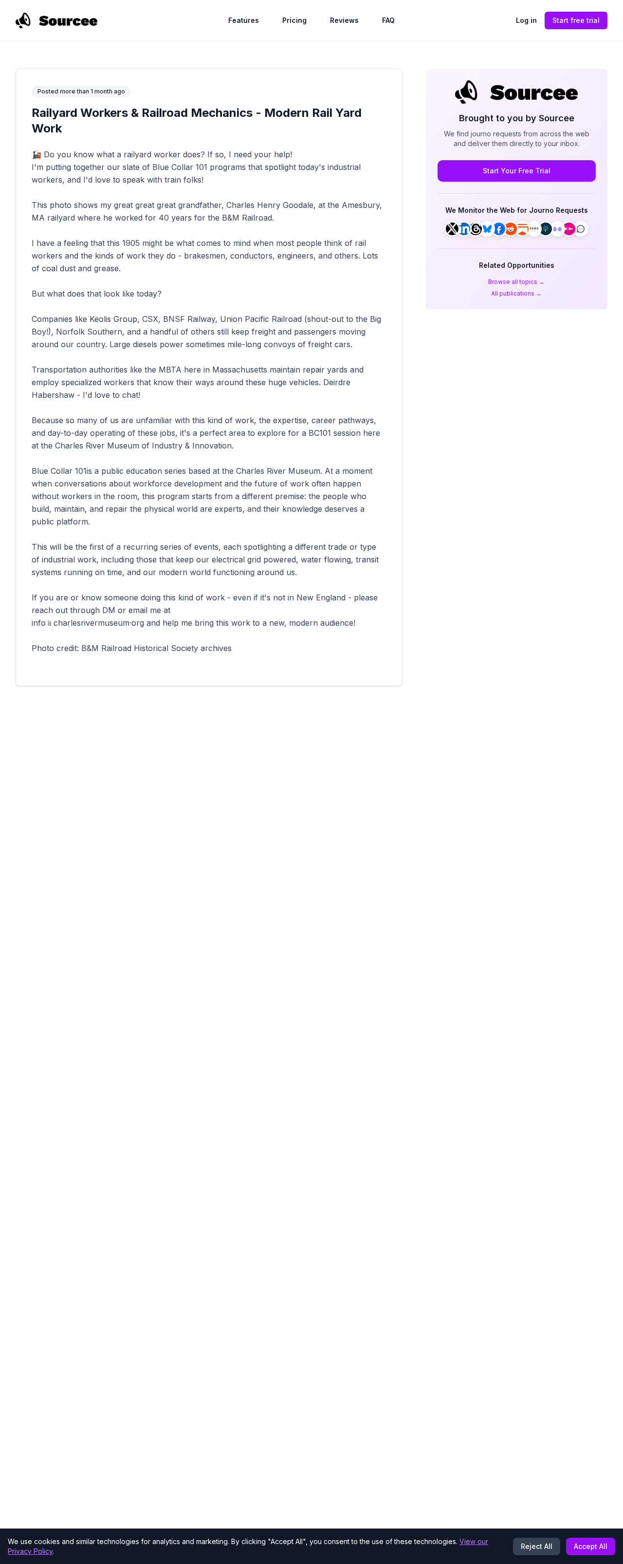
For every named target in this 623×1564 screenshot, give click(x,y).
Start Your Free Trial (516, 171)
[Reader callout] (580, 228)
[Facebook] (499, 228)
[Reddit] (510, 228)
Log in (526, 20)
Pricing (294, 20)
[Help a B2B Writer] (545, 228)
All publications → (516, 293)
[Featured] (557, 228)
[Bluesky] (487, 228)
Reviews (344, 20)
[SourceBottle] (569, 228)
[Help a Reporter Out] (534, 228)
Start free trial (576, 20)
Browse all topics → (516, 281)
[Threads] (475, 228)
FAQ (388, 20)
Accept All (590, 1546)
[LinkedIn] (463, 228)
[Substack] (522, 228)
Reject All (536, 1546)
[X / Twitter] (452, 228)
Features (243, 20)
